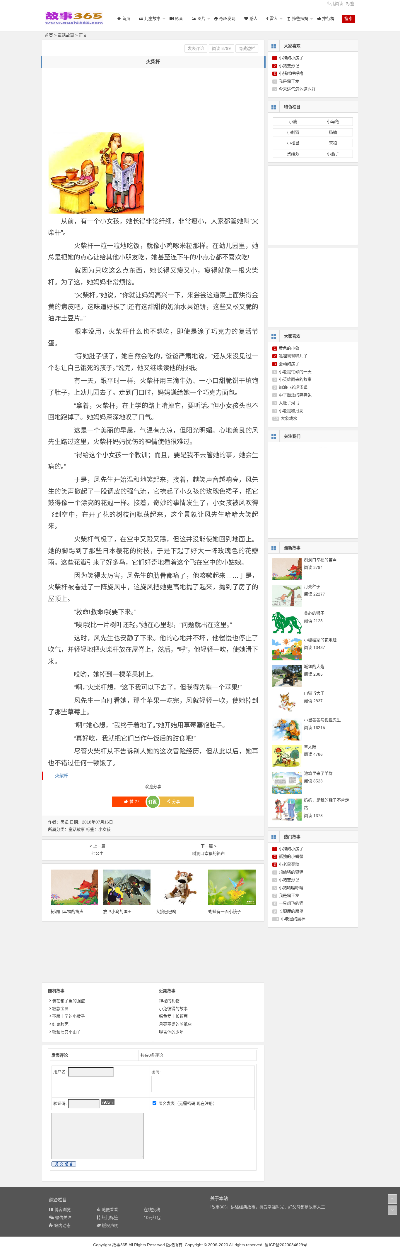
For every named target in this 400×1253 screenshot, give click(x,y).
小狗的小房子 (291, 57)
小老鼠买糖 (289, 864)
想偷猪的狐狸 (291, 872)
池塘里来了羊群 (318, 773)
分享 (176, 801)
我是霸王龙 (289, 81)
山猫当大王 (314, 693)
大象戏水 (289, 418)
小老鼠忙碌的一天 (295, 371)
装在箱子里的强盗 (68, 1000)
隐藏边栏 (247, 48)
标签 (350, 3)
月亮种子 (312, 586)
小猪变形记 (289, 65)
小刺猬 (293, 132)
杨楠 (333, 132)
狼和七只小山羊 (66, 1032)
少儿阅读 (335, 3)
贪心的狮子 (314, 613)
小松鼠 (293, 143)
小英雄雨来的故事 (295, 379)
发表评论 (196, 48)
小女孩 (104, 829)
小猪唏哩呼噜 (291, 73)
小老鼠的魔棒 (293, 919)
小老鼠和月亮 (291, 410)
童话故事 (66, 35)
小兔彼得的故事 (173, 1008)
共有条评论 (151, 1055)
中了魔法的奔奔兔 (295, 395)
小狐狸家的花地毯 (320, 640)
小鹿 (293, 121)
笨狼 (333, 143)
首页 (49, 35)
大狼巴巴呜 (166, 911)
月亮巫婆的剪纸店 (175, 1024)
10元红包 (152, 1217)
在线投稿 (152, 1209)
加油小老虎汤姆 (293, 387)
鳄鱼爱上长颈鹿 (173, 1016)
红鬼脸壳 (60, 1024)
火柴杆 (61, 775)
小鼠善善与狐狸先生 (322, 720)
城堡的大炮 (314, 666)
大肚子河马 (289, 402)
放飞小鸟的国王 (117, 911)
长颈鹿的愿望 (291, 911)
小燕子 (333, 153)
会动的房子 (289, 363)
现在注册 (204, 1103)
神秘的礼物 (169, 1000)
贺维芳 (293, 153)
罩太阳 (310, 746)
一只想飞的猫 (291, 903)
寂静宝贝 (60, 1008)
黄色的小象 (289, 348)
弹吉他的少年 (171, 1032)
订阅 (153, 801)
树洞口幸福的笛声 (67, 911)
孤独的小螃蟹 (291, 856)
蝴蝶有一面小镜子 (224, 911)
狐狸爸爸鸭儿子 (293, 356)
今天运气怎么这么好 (297, 89)
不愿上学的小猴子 (68, 1016)
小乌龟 (333, 121)
